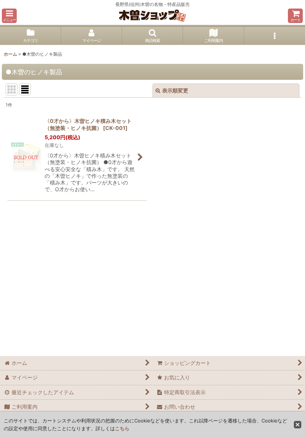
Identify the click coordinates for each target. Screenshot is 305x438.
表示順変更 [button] (175, 90)
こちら (122, 428)
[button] (9, 16)
